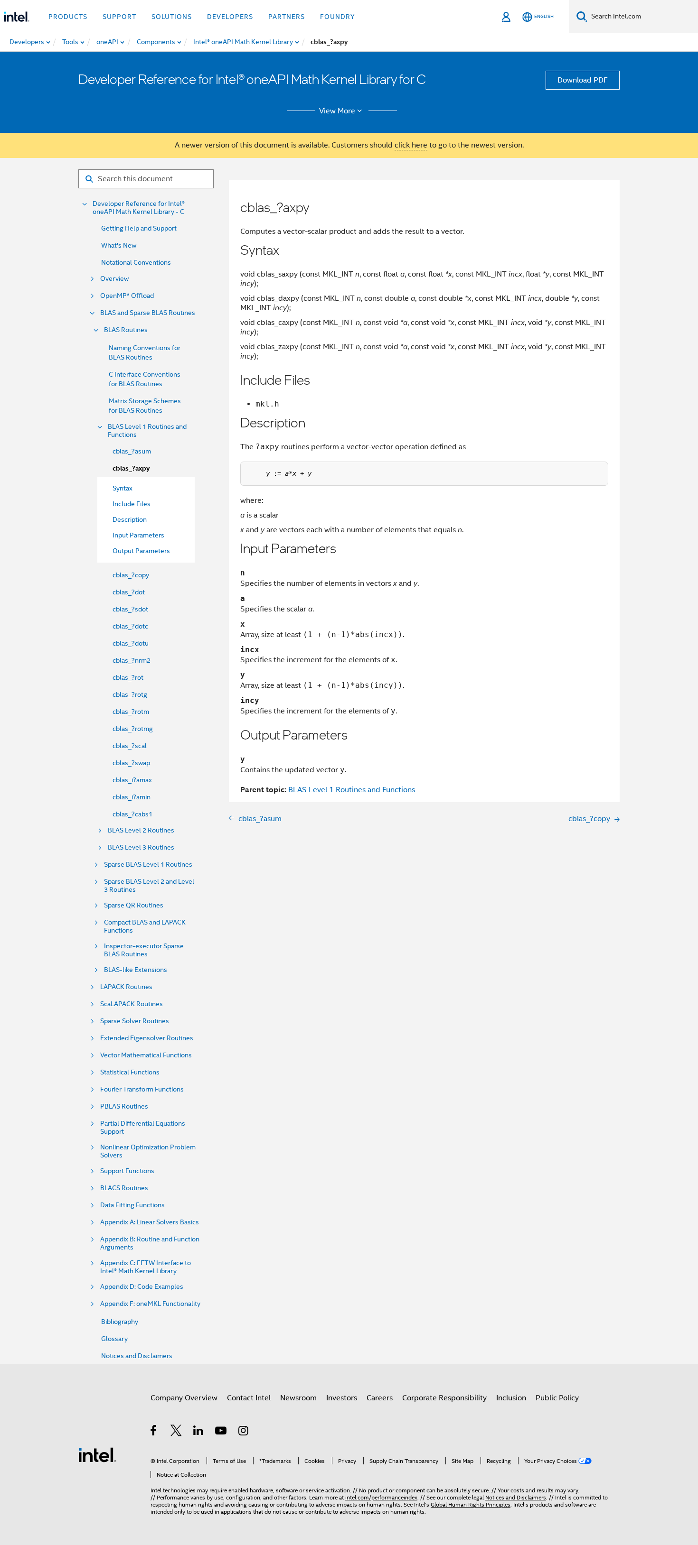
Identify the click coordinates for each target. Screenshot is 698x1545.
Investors (341, 1398)
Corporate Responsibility (444, 1398)
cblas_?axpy (131, 468)
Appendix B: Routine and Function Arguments (149, 1243)
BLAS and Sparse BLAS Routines (147, 313)
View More (337, 111)
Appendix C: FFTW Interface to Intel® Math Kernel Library (145, 1267)
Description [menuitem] (130, 519)
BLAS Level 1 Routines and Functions (147, 431)
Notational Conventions (136, 262)
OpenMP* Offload (127, 296)
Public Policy (557, 1398)
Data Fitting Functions (132, 1205)
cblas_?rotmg (133, 728)
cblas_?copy (131, 575)
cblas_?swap (131, 763)
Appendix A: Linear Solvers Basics (149, 1222)
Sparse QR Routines (133, 905)
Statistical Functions (130, 1072)
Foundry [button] (337, 16)
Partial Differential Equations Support (142, 1127)
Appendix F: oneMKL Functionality (150, 1304)
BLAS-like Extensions (135, 970)
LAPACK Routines (126, 987)
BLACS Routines (124, 1188)
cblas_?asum (132, 451)
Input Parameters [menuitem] (138, 535)
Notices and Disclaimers (136, 1355)
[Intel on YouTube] (221, 1432)
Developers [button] (230, 16)
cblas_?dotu (131, 643)
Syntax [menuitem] (122, 488)
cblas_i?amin (132, 797)
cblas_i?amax (132, 780)
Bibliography (119, 1321)
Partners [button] (286, 16)
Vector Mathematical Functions (146, 1055)
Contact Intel (249, 1398)
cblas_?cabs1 (132, 814)
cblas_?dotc (130, 626)
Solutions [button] (171, 16)
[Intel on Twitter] (176, 1432)
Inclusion (511, 1398)
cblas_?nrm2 (132, 660)
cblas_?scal (130, 745)
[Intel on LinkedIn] (198, 1432)
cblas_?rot (128, 677)
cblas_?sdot (130, 609)
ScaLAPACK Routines (131, 1004)
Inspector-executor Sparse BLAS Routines (144, 950)
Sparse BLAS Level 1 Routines (148, 864)
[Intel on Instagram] (243, 1432)
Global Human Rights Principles (470, 1504)
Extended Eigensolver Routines (146, 1038)
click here (411, 145)
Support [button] (119, 16)
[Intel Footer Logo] (97, 1454)
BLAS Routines (126, 330)
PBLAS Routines (124, 1106)
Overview (114, 279)
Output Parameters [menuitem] (141, 550)
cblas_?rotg (130, 694)
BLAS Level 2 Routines (141, 830)
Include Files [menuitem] (132, 504)
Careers (380, 1398)
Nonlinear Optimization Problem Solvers (148, 1151)
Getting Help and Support (139, 228)
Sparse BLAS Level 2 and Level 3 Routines (149, 886)
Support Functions (127, 1171)
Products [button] (67, 16)
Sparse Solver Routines (134, 1021)
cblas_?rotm (131, 711)
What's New (118, 245)
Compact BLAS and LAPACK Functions (145, 926)
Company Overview (184, 1398)
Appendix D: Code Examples (141, 1287)
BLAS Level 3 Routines (141, 847)
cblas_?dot (129, 592)
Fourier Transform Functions (142, 1089)
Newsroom (298, 1398)
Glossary (114, 1338)
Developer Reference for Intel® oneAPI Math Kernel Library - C (139, 208)
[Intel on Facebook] (154, 1432)
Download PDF (582, 80)
